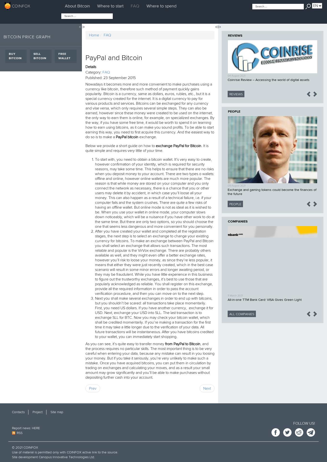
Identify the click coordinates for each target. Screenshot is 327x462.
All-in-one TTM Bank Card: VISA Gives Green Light (265, 300)
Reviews (235, 35)
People (234, 111)
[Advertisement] (272, 360)
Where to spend (161, 6)
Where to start (110, 6)
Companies (238, 221)
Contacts (18, 412)
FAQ (135, 6)
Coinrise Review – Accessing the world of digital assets (269, 80)
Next (207, 388)
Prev (92, 388)
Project (38, 412)
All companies (241, 314)
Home (94, 35)
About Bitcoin (77, 6)
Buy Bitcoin (15, 56)
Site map (57, 412)
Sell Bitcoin (40, 56)
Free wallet (64, 56)
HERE (36, 428)
